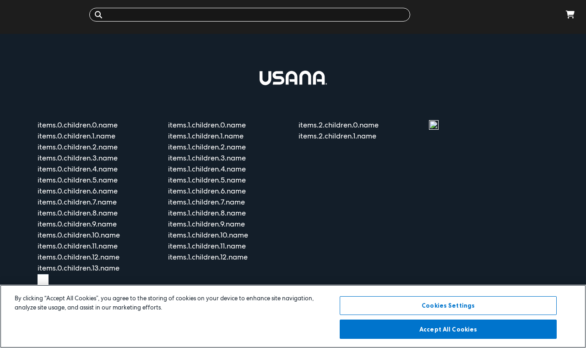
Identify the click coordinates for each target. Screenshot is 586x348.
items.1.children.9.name (206, 224)
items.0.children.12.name (78, 257)
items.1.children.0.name (207, 125)
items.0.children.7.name (77, 202)
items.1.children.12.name (208, 257)
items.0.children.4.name (78, 169)
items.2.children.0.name (338, 125)
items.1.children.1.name (206, 136)
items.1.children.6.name (207, 191)
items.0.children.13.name (78, 268)
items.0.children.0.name (78, 125)
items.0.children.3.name (78, 158)
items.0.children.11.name (78, 246)
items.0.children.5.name (78, 180)
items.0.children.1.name (76, 136)
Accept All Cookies (448, 328)
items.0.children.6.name (78, 191)
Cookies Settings (448, 305)
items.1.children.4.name (207, 169)
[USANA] (47, 14)
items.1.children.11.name (207, 246)
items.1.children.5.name (207, 180)
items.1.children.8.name (207, 213)
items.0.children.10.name (79, 235)
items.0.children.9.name (77, 224)
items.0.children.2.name (78, 147)
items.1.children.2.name (207, 147)
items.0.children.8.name (78, 213)
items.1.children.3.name (207, 158)
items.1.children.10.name (208, 235)
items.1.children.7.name (206, 202)
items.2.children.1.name (337, 136)
